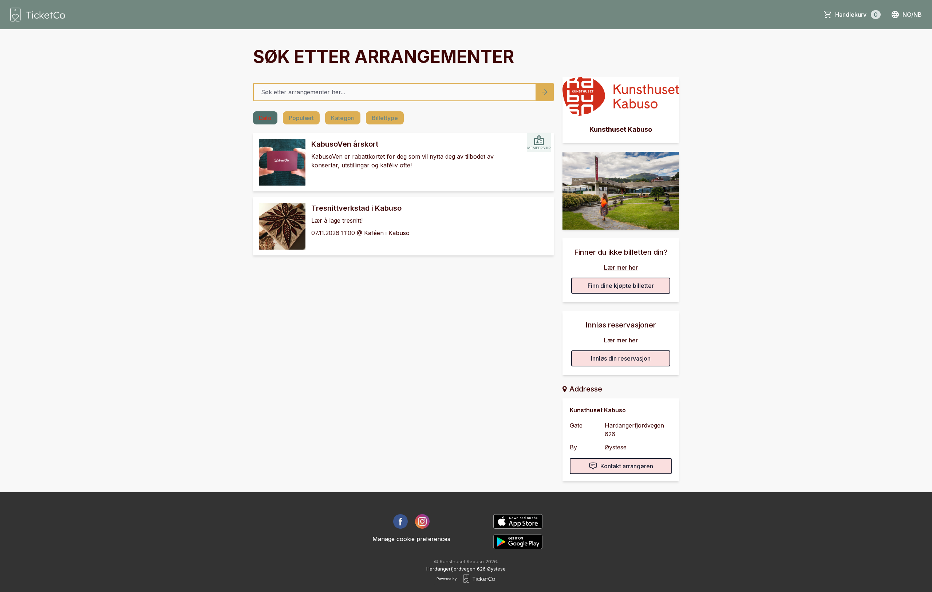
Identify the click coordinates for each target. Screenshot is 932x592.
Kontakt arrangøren (626, 466)
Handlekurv (856, 14)
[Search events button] (545, 92)
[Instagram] (422, 521)
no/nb (912, 14)
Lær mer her (621, 267)
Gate (576, 425)
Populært (301, 118)
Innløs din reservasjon (621, 358)
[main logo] (37, 14)
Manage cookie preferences (411, 539)
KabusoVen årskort (344, 144)
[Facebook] (400, 521)
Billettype (385, 118)
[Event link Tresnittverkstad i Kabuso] (279, 226)
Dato (265, 118)
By (573, 447)
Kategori (343, 118)
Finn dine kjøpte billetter (621, 285)
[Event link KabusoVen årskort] (279, 162)
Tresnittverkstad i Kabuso (356, 208)
